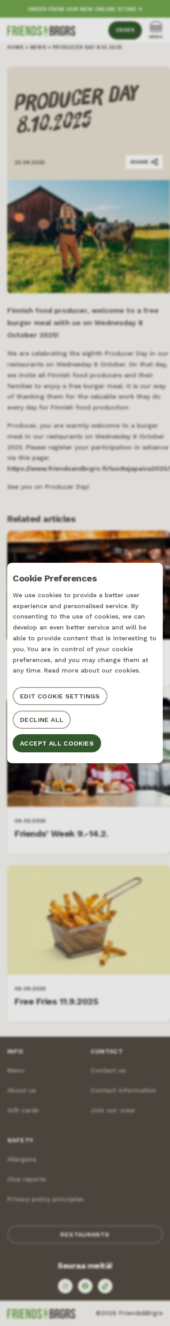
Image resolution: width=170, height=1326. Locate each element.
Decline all (41, 719)
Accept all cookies (57, 743)
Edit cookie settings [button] (60, 696)
